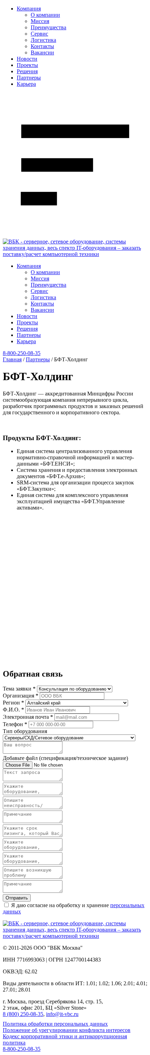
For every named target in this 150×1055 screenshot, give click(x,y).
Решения (27, 71)
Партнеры (29, 78)
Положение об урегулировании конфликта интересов (66, 1030)
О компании (45, 15)
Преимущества (48, 27)
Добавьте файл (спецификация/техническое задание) (65, 758)
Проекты (27, 65)
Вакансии (42, 52)
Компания (29, 9)
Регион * (13, 703)
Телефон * (15, 724)
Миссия (40, 21)
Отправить (17, 897)
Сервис (39, 34)
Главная (12, 359)
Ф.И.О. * (13, 710)
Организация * (20, 696)
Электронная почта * (28, 717)
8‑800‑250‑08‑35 (21, 353)
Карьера (26, 84)
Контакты (42, 46)
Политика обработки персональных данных (55, 1024)
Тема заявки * (19, 689)
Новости (27, 59)
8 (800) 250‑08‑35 (23, 1014)
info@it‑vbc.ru (62, 1014)
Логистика (43, 40)
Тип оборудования (25, 731)
